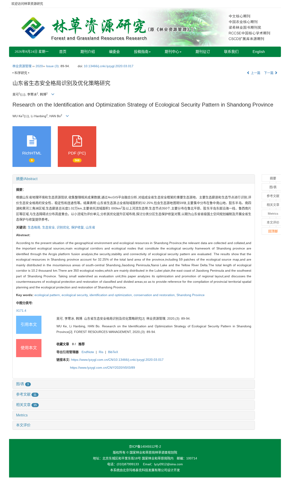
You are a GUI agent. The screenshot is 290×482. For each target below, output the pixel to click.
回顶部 (273, 231)
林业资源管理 (21, 66)
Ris (101, 352)
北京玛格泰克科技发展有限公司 (145, 470)
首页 (62, 52)
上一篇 (255, 73)
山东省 (90, 227)
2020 (39, 66)
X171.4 (21, 310)
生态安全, (49, 227)
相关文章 (26, 405)
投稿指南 (141, 52)
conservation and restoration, (155, 295)
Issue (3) (52, 66)
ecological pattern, (48, 295)
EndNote (88, 352)
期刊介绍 (87, 52)
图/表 (22, 384)
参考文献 (26, 394)
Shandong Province (190, 295)
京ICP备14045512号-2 (145, 446)
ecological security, (75, 295)
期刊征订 (203, 52)
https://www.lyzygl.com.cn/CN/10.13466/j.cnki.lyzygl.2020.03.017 (117, 359)
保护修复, (78, 227)
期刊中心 (172, 52)
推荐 (81, 344)
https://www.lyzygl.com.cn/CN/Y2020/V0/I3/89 (102, 367)
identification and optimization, (111, 295)
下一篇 (269, 73)
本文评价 (23, 425)
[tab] (134, 179)
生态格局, (35, 227)
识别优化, (64, 227)
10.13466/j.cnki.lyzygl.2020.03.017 (108, 66)
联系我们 (231, 52)
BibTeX (113, 352)
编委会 (114, 52)
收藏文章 (62, 344)
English (259, 52)
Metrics (22, 415)
